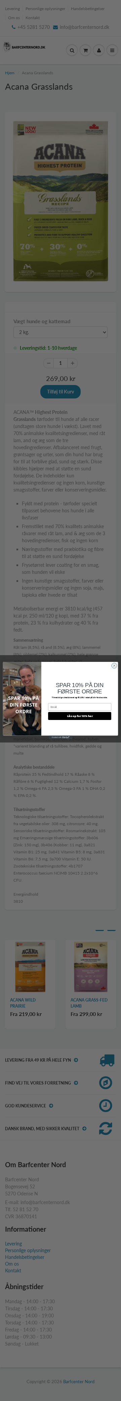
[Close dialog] (114, 665)
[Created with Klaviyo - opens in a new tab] (60, 737)
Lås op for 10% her (80, 716)
